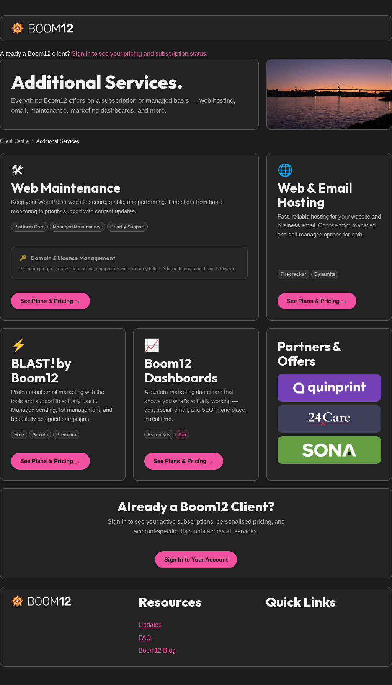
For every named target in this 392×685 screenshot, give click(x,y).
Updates (150, 625)
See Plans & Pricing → (50, 301)
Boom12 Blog (157, 650)
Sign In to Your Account (196, 559)
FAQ (145, 638)
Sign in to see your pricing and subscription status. (139, 53)
